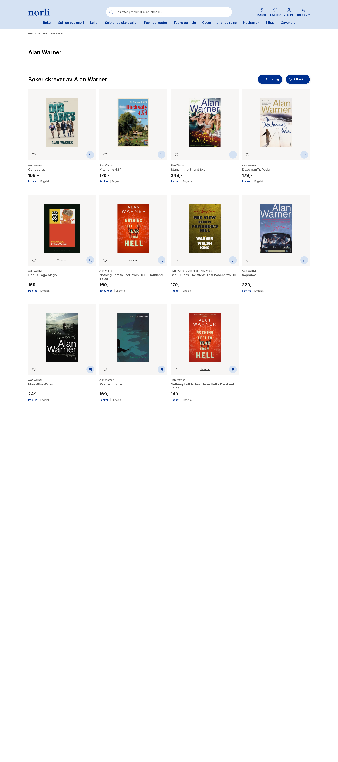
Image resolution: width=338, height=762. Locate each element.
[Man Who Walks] (62, 335)
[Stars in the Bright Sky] (205, 120)
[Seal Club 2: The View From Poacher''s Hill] (205, 225)
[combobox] (169, 12)
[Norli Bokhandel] (39, 12)
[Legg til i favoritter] (34, 155)
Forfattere (42, 33)
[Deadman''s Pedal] (276, 120)
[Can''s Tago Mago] (62, 225)
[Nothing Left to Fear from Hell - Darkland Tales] (133, 225)
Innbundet (105, 290)
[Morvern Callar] (133, 335)
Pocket (32, 181)
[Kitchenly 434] (133, 120)
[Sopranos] (276, 225)
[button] (275, 12)
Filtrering (300, 79)
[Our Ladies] (62, 120)
